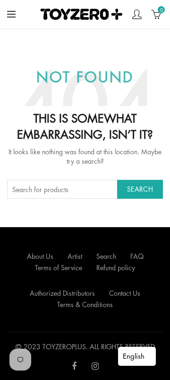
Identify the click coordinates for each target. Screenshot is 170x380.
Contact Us (124, 293)
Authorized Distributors (62, 293)
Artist (75, 256)
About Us (40, 256)
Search (140, 189)
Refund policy (115, 267)
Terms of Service (58, 267)
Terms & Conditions (85, 304)
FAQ (137, 256)
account (137, 14)
